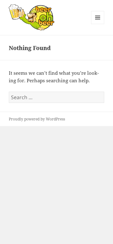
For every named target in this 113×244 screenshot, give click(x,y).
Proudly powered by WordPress (37, 119)
